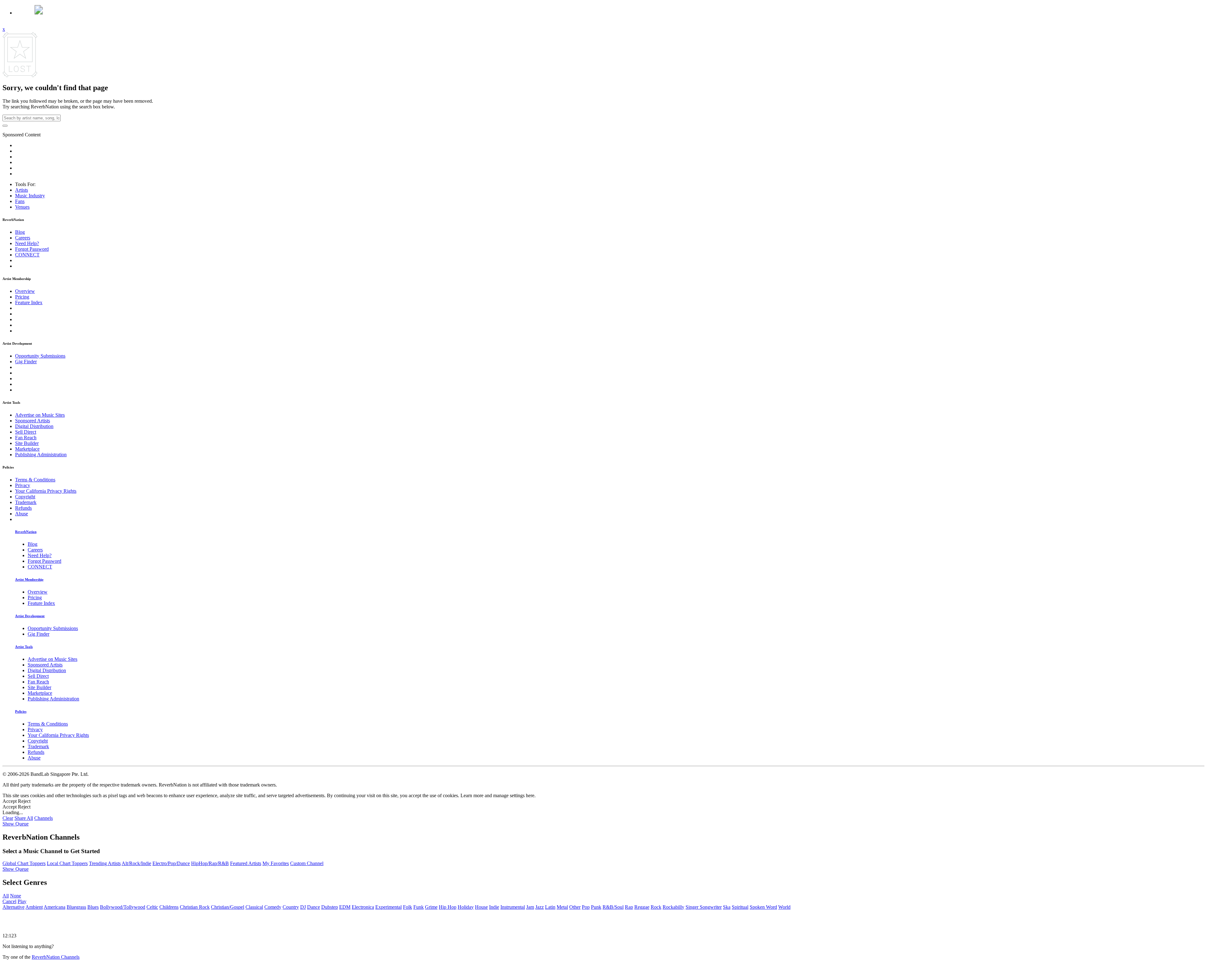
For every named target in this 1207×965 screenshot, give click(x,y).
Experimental (388, 907)
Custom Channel (306, 863)
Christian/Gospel (227, 907)
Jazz (539, 907)
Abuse (21, 513)
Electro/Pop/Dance (171, 863)
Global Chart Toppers (24, 863)
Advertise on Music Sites (40, 415)
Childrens (169, 907)
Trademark (25, 502)
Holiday (466, 907)
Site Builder (27, 443)
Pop (586, 907)
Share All (23, 818)
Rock (656, 907)
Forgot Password (32, 249)
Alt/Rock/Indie (136, 863)
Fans (20, 201)
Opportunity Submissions (40, 356)
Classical (254, 907)
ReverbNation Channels (56, 957)
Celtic (152, 907)
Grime (431, 907)
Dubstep (329, 907)
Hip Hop (447, 907)
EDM (344, 907)
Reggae (641, 907)
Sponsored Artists (32, 420)
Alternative (14, 907)
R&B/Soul (613, 907)
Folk (407, 907)
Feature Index (28, 302)
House (481, 907)
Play (22, 901)
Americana (54, 907)
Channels (43, 818)
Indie (494, 907)
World (784, 907)
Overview (25, 291)
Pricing (22, 296)
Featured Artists (245, 863)
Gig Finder (26, 361)
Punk (596, 907)
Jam (530, 907)
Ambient (34, 907)
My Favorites (275, 863)
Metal (562, 907)
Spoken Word (763, 907)
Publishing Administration (41, 454)
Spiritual (740, 907)
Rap (629, 907)
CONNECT (27, 254)
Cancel (9, 901)
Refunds (23, 508)
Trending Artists (105, 863)
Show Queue (16, 823)
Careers (22, 237)
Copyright (25, 496)
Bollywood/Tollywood (122, 907)
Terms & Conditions (35, 479)
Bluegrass (76, 907)
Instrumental (512, 907)
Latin (550, 907)
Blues (93, 907)
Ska (726, 907)
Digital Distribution (34, 426)
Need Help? (27, 243)
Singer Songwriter (704, 907)
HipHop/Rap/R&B (210, 863)
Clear (8, 818)
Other (575, 907)
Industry (30, 195)
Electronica (363, 907)
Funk (418, 907)
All (6, 895)
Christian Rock (195, 907)
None (15, 895)
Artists (21, 190)
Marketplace (27, 449)
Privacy (22, 485)
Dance (313, 907)
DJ (303, 907)
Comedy (272, 907)
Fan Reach (25, 437)
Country (291, 907)
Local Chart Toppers (67, 863)
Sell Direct (25, 432)
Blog (20, 232)
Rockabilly (673, 907)
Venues (22, 207)
